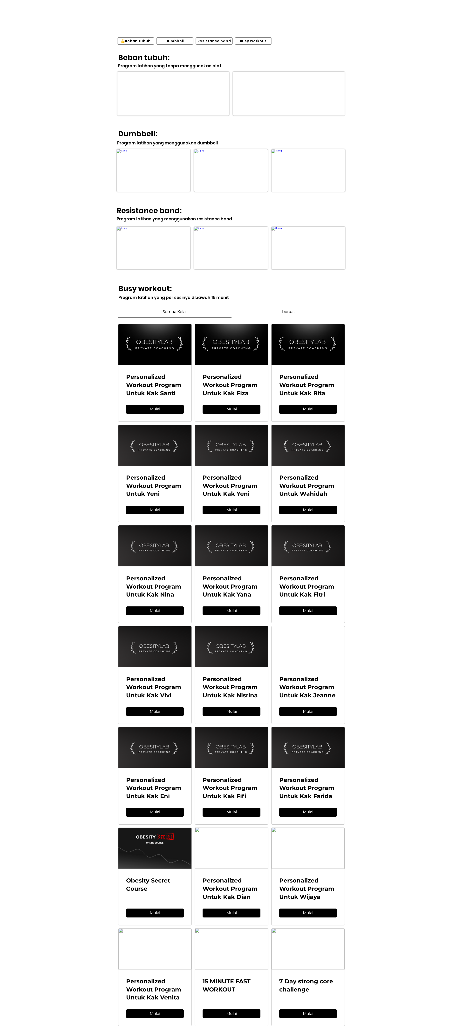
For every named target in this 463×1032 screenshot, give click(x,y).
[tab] (175, 312)
